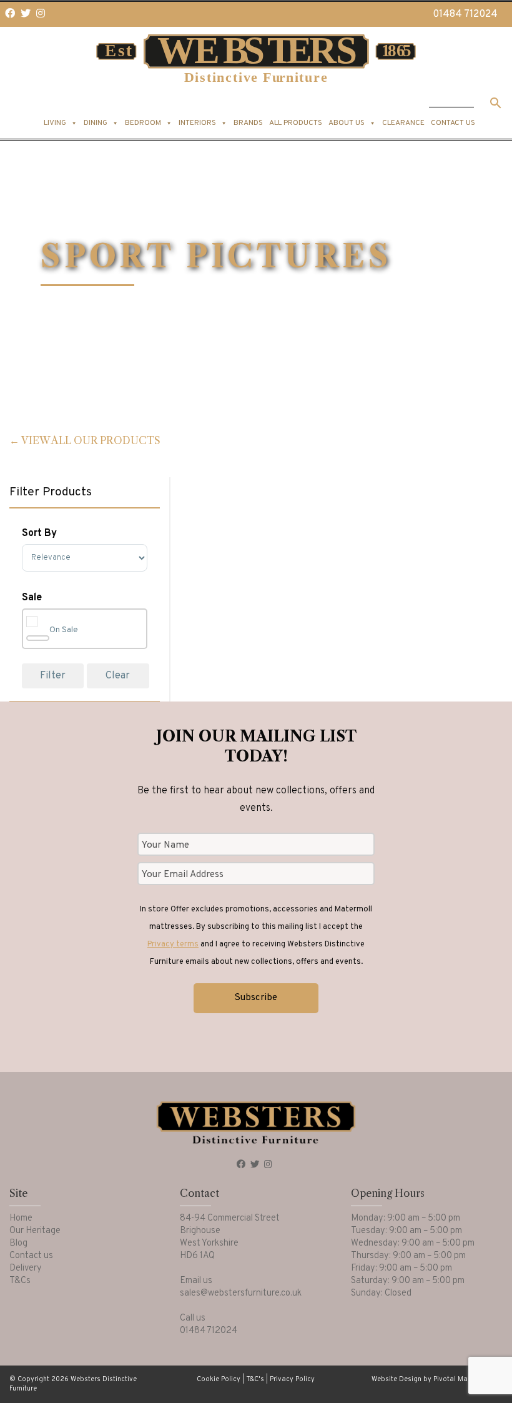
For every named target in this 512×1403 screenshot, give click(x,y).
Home (20, 1218)
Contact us (453, 123)
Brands (248, 123)
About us (346, 123)
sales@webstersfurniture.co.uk (241, 1293)
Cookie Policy (218, 1379)
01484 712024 (465, 14)
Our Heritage (35, 1231)
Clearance (403, 123)
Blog (18, 1243)
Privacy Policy (292, 1379)
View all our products (90, 440)
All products (295, 123)
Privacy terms (173, 944)
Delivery (25, 1268)
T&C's (255, 1379)
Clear (118, 676)
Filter (53, 676)
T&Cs (20, 1281)
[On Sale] (37, 638)
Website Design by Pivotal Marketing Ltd (437, 1379)
